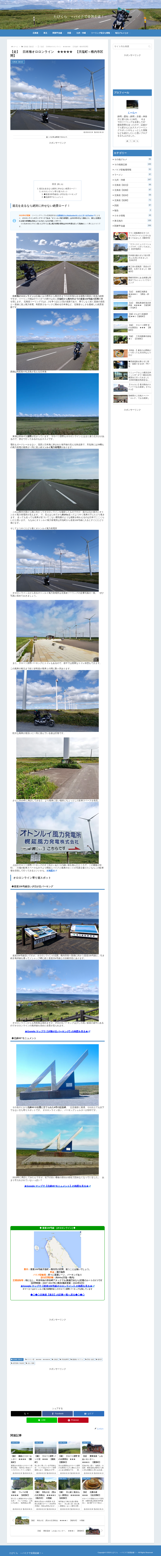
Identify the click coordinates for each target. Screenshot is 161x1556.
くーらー (132, 112)
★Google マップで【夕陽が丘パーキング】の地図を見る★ (56, 1031)
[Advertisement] (57, 161)
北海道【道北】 (18, 1359)
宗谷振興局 (65, 1359)
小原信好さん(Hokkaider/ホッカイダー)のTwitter (75, 215)
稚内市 (100, 1359)
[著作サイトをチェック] (127, 140)
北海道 (56, 1359)
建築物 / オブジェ (77, 1359)
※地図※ (50, 870)
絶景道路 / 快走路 (18, 1363)
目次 (54, 184)
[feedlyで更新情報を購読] (134, 140)
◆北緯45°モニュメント (54, 197)
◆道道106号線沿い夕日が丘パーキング (60, 194)
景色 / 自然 (90, 1359)
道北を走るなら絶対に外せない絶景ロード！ (58, 188)
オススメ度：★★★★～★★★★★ (38, 1359)
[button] (149, 46)
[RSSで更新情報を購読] (137, 140)
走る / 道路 (31, 1363)
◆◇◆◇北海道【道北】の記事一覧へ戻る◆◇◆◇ (57, 1294)
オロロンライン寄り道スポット (54, 191)
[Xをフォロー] (130, 140)
